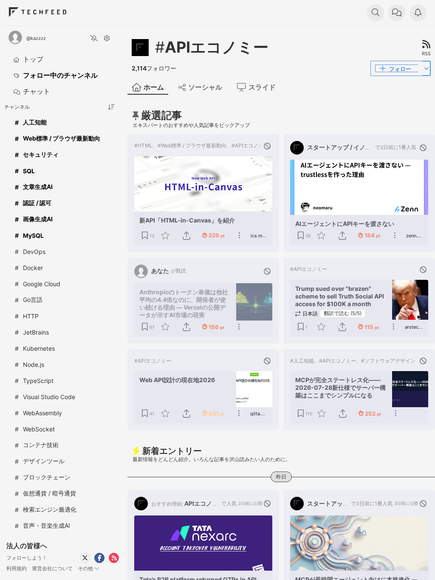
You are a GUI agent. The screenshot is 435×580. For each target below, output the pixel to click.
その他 (86, 568)
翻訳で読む (343, 313)
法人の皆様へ (26, 545)
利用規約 (16, 568)
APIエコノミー (211, 47)
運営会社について (52, 568)
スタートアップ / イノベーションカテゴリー (366, 147)
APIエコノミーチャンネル (218, 503)
